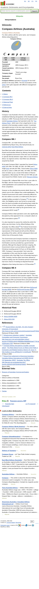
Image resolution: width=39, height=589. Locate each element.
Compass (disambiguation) (11, 436)
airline (4, 85)
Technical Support (10, 522)
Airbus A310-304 (9, 319)
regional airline (6, 147)
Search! (34, 11)
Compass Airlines (8, 414)
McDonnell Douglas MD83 (25, 289)
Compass (5, 478)
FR (36, 1)
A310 (7, 168)
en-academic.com (7, 3)
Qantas (4, 391)
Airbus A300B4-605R (10, 316)
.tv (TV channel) (30, 404)
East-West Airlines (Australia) (12, 460)
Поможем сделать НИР (18, 401)
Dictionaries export (5, 525)
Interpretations (10, 20)
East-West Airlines (17, 147)
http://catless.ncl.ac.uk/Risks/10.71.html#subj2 (16, 352)
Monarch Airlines (32, 177)
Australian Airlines (12, 121)
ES (32, 1)
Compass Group (7, 454)
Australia (24, 80)
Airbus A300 (34, 168)
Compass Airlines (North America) (13, 426)
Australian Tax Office (23, 360)
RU (25, 1)
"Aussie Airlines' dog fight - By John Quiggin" (19, 327)
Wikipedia (19, 16)
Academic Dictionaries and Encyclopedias (17, 7)
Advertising (18, 522)
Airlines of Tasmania (9, 450)
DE (29, 1)
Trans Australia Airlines (10, 487)
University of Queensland (10, 329)
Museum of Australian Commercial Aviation (15, 372)
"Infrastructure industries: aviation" (14, 335)
